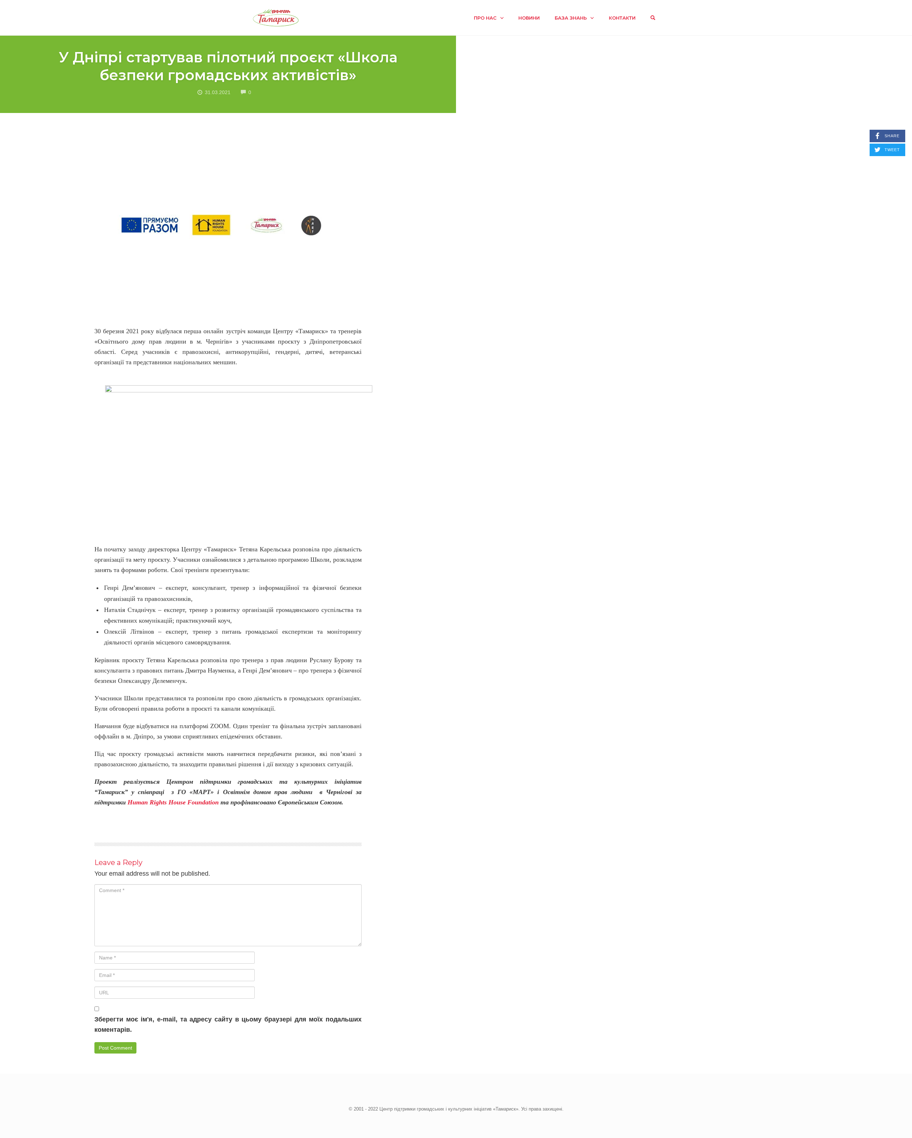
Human (138, 802)
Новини (529, 18)
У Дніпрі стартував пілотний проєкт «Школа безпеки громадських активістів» (228, 66)
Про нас (485, 18)
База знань (571, 18)
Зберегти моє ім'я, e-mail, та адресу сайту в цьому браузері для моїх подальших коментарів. (228, 1024)
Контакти (622, 18)
